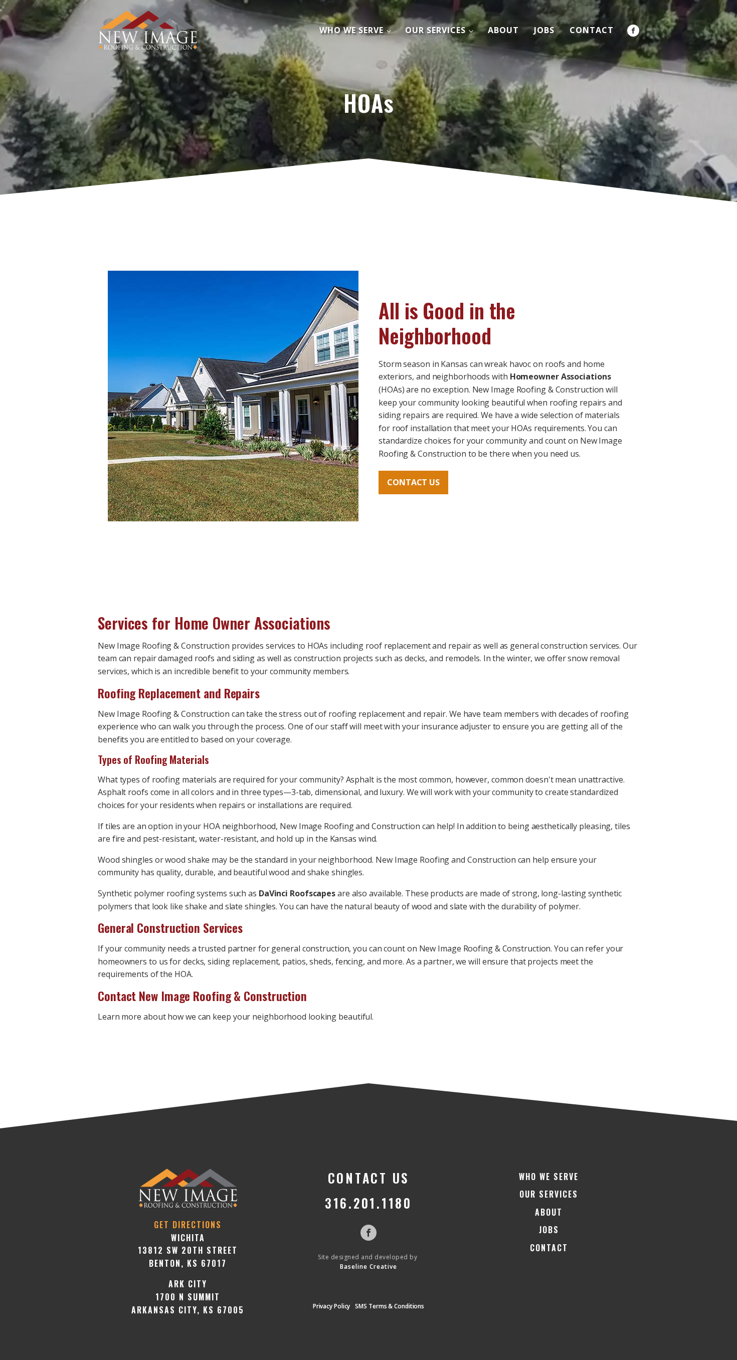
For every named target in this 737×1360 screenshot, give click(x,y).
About (503, 30)
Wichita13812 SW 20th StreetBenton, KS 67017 (188, 1250)
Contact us (413, 482)
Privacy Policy (331, 1306)
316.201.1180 (368, 1203)
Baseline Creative (368, 1266)
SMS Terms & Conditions (389, 1306)
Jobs (544, 30)
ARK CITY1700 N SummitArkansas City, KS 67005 (187, 1296)
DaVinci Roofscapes (297, 893)
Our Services (435, 30)
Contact (592, 30)
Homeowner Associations (560, 376)
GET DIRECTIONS (188, 1225)
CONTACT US (369, 1178)
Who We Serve (351, 30)
